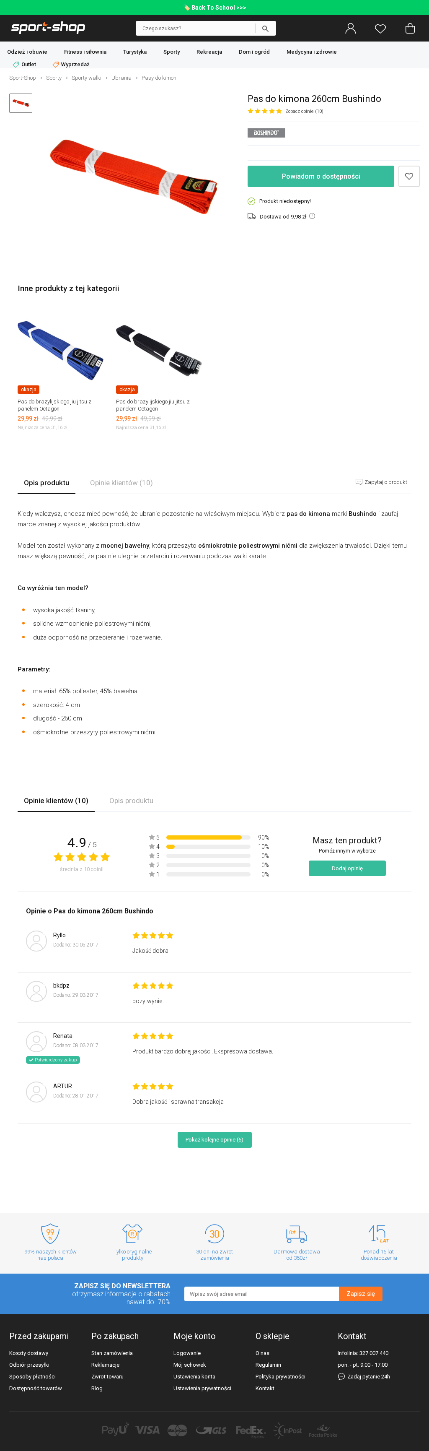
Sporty (171, 52)
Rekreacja (209, 52)
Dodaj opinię (347, 868)
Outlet (28, 64)
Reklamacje (105, 1365)
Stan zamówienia (112, 1353)
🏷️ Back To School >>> (214, 7)
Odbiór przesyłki (29, 1365)
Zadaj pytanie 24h (368, 1376)
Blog (97, 1388)
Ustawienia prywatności (202, 1388)
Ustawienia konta (194, 1376)
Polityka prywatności (280, 1376)
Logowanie (187, 1353)
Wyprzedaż (75, 64)
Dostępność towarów (35, 1388)
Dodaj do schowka (409, 176)
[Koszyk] (410, 28)
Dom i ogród (254, 52)
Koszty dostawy (28, 1353)
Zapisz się (360, 1294)
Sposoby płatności (32, 1376)
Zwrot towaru (107, 1376)
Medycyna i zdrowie (312, 52)
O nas (262, 1353)
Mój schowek (189, 1365)
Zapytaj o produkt (385, 482)
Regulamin (268, 1365)
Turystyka (135, 52)
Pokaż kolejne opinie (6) (214, 1139)
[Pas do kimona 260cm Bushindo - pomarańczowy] (133, 178)
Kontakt (265, 1388)
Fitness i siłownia (85, 52)
